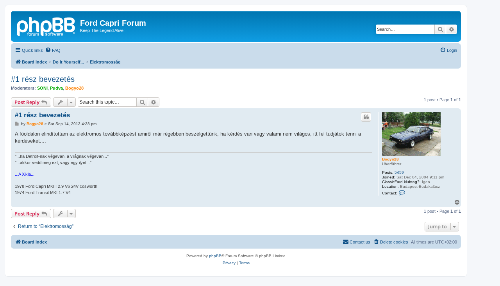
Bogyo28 (74, 88)
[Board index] (46, 25)
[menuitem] (53, 50)
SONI (42, 88)
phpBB (215, 256)
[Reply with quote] (366, 117)
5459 (399, 172)
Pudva (56, 88)
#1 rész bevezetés (43, 79)
